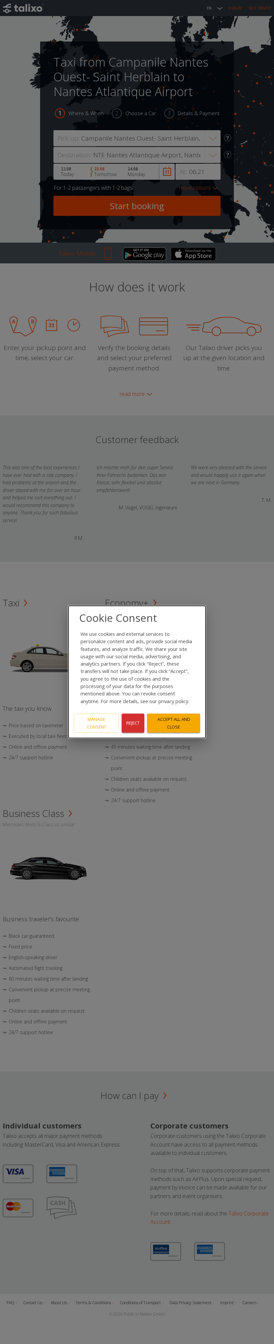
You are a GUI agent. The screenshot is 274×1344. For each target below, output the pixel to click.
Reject (133, 723)
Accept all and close (173, 723)
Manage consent (96, 723)
